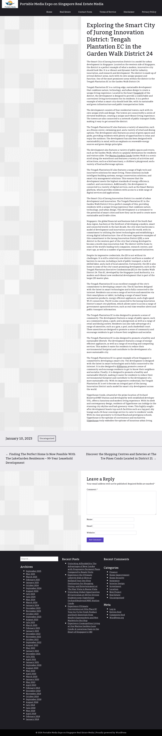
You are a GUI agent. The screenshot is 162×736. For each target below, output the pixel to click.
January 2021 (32, 662)
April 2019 (31, 685)
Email (89, 526)
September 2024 (33, 588)
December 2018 (33, 691)
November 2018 (33, 694)
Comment (92, 489)
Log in (112, 609)
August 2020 (32, 668)
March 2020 (31, 677)
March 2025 (31, 577)
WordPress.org (116, 618)
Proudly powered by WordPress (111, 733)
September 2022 (33, 642)
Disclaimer (129, 12)
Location (113, 589)
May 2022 (30, 648)
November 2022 (33, 637)
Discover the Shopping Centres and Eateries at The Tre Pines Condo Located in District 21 (121, 456)
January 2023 (32, 631)
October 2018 (32, 696)
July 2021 (30, 657)
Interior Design (117, 583)
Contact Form (85, 12)
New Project (115, 592)
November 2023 (33, 611)
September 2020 (33, 665)
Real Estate (65, 12)
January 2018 (32, 719)
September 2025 (33, 571)
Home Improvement (119, 575)
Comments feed (117, 615)
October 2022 (32, 640)
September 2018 (33, 699)
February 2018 (33, 716)
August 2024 (32, 591)
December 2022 (33, 634)
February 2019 (33, 688)
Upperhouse (93, 421)
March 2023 (31, 625)
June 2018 (30, 708)
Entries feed (115, 612)
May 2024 (30, 600)
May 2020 (30, 671)
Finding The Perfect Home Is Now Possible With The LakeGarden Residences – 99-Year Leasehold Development (40, 458)
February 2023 (33, 628)
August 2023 (32, 620)
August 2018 (32, 702)
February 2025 (33, 580)
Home (49, 12)
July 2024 (30, 594)
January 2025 (32, 583)
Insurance (114, 581)
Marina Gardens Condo (120, 156)
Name (89, 519)
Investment (115, 586)
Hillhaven (122, 366)
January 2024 (32, 605)
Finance (113, 572)
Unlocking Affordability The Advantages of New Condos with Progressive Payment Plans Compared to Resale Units (84, 568)
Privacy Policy (149, 12)
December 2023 (33, 608)
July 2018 (30, 705)
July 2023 (30, 622)
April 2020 (31, 674)
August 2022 (32, 645)
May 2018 (30, 711)
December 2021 (33, 654)
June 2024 (30, 597)
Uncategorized (47, 438)
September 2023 (33, 617)
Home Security (116, 578)
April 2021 (31, 659)
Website (91, 533)
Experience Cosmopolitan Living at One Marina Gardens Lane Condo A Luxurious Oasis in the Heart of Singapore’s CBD (84, 628)
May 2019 (30, 682)
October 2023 (32, 614)
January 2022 (32, 651)
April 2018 (31, 714)
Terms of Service (108, 12)
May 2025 (30, 574)
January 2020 (32, 679)
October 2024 (32, 585)
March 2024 (31, 602)
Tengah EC (138, 93)
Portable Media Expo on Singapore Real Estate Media (61, 4)
